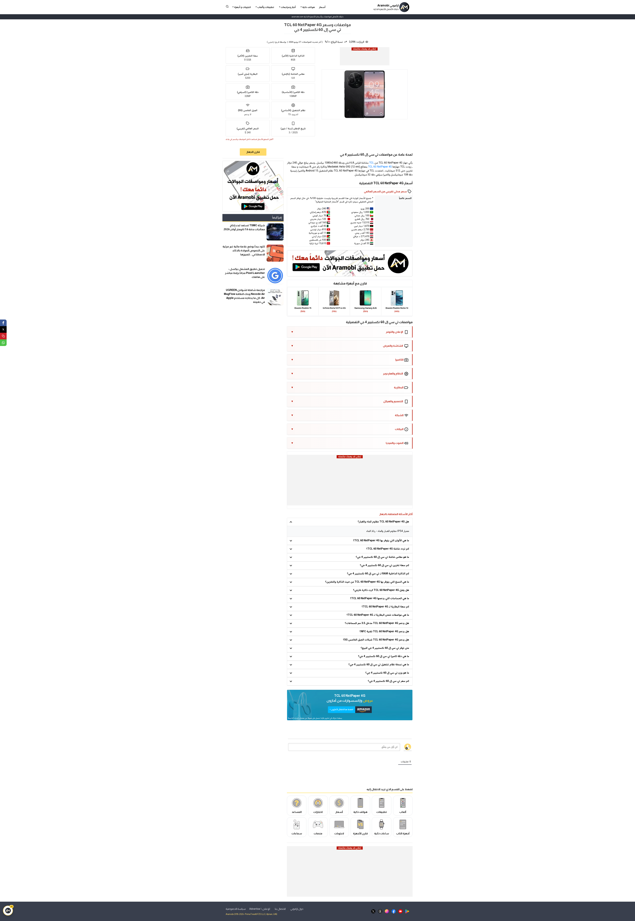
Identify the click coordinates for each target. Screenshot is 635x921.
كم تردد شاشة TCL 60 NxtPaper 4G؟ (387, 549)
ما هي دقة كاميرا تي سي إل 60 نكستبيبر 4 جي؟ (383, 656)
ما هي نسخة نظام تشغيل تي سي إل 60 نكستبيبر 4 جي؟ (378, 665)
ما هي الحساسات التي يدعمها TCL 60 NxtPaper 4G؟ (379, 599)
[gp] (407, 911)
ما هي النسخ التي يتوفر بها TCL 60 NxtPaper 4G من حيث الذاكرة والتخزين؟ (367, 582)
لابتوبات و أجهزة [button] (242, 7)
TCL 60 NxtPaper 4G (380, 167)
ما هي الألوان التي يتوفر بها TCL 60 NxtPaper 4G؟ (381, 541)
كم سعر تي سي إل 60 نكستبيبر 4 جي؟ (388, 681)
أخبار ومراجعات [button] (288, 7)
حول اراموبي (296, 908)
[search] (227, 6)
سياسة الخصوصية (236, 908)
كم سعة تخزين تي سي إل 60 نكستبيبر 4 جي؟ (384, 565)
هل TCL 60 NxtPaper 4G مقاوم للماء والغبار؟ (383, 522)
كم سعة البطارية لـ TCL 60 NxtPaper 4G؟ (385, 607)
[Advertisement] (364, 59)
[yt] (400, 911)
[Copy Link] (3, 336)
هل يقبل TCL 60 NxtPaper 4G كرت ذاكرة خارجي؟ (381, 590)
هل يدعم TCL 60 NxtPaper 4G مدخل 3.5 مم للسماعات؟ (377, 623)
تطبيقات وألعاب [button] (265, 7)
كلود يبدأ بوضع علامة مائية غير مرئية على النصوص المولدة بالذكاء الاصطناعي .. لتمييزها (244, 250)
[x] (373, 911)
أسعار (322, 7)
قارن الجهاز (253, 151)
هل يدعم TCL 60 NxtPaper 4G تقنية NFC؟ (384, 632)
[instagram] (387, 911)
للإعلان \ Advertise (259, 908)
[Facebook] (3, 323)
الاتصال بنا (280, 908)
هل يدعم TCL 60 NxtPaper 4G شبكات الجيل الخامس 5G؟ (376, 640)
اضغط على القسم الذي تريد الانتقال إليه (390, 789)
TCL (371, 163)
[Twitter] (3, 329)
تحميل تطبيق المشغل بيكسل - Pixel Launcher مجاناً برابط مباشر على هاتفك (245, 273)
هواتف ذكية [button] (308, 7)
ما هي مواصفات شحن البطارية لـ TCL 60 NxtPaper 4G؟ (378, 615)
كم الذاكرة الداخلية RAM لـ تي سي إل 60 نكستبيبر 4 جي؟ (378, 574)
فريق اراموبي (273, 42)
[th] (380, 911)
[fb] (394, 911)
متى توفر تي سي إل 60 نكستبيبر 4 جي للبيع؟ (385, 648)
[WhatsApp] (3, 342)
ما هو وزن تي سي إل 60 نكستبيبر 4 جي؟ (387, 673)
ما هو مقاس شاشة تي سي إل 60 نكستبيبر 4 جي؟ (382, 557)
